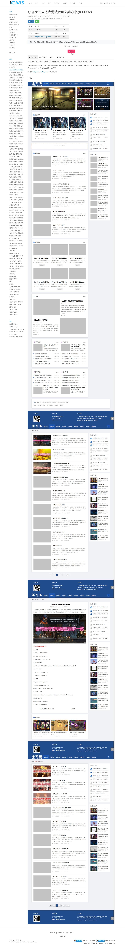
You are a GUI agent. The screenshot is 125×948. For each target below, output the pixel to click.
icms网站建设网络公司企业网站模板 (16, 82)
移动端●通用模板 (14, 156)
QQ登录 (102, 3)
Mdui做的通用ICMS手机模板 (16, 256)
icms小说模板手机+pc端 (16, 126)
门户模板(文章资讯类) (15, 258)
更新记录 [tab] (61, 57)
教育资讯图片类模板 (15, 93)
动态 (64, 3)
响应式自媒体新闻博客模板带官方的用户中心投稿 (16, 174)
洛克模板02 (12, 297)
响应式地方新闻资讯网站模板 (16, 103)
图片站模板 (12, 276)
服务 (36, 3)
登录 (108, 3)
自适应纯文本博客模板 (16, 302)
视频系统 (12, 19)
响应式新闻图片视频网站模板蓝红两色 (16, 161)
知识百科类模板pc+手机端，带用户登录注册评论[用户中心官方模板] (16, 100)
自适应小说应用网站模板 (16, 118)
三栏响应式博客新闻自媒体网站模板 (16, 187)
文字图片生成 (13, 324)
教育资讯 (12, 67)
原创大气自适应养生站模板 (16, 75)
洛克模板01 (12, 299)
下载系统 (12, 32)
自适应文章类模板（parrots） (16, 263)
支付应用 (12, 53)
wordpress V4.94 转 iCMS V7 (16, 329)
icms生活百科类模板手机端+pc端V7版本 (16, 72)
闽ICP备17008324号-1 (91, 943)
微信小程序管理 (14, 25)
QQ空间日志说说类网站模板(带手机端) (16, 179)
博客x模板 (12, 251)
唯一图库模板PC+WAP (16, 238)
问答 (49, 3)
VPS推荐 (65, 933)
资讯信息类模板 (14, 292)
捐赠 (80, 3)
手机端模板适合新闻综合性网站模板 (16, 200)
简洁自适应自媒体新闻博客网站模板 (16, 218)
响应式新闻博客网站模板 (16, 123)
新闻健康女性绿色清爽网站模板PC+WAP (16, 192)
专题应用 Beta (13, 35)
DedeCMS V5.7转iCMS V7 (16, 331)
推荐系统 (12, 45)
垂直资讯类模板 (14, 195)
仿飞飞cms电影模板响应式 (16, 128)
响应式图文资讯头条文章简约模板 (16, 207)
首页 (30, 3)
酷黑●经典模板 (13, 146)
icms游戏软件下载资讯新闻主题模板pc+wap (16, 110)
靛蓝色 (11, 284)
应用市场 (57, 3)
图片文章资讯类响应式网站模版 (16, 223)
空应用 (11, 50)
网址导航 (12, 17)
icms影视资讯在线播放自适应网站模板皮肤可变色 (16, 88)
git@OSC (59, 933)
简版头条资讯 (13, 139)
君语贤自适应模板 (14, 286)
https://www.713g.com (40, 72)
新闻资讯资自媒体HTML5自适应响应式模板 (16, 167)
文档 (43, 3)
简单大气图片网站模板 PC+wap (16, 197)
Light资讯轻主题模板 (15, 212)
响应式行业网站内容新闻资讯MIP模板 (16, 215)
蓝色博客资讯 (13, 279)
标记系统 (12, 48)
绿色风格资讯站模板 (15, 304)
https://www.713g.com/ (43, 37)
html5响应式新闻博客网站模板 (16, 210)
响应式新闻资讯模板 (15, 177)
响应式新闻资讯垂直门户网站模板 (16, 184)
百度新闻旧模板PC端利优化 (16, 202)
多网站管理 (12, 37)
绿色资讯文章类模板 (15, 95)
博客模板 (12, 274)
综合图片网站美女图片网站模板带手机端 (16, 144)
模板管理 (12, 42)
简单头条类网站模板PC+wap (16, 121)
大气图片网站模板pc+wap (16, 230)
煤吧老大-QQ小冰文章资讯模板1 (16, 235)
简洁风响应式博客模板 (16, 243)
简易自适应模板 (14, 294)
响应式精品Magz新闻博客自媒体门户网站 (16, 164)
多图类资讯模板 (14, 205)
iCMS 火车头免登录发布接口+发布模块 (16, 337)
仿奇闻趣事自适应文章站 (16, 233)
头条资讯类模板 (14, 253)
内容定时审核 (13, 14)
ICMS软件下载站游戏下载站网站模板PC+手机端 (16, 98)
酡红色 (11, 281)
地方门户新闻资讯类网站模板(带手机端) (16, 149)
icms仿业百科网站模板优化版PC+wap (16, 62)
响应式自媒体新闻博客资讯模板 (16, 133)
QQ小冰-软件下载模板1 (16, 65)
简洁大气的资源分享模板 (16, 266)
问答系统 (12, 40)
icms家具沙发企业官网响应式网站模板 (16, 80)
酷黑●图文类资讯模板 (15, 154)
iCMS (17, 3)
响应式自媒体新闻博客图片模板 (16, 131)
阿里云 (72, 933)
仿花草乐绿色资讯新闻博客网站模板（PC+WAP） (16, 136)
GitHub (52, 933)
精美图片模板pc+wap (16, 228)
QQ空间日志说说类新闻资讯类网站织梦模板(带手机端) (16, 141)
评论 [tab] (52, 57)
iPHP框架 (72, 3)
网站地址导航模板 (14, 269)
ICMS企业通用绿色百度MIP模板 (16, 225)
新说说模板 (12, 307)
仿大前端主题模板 (14, 113)
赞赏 (10, 27)
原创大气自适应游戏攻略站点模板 (16, 70)
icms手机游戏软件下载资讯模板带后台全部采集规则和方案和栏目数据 (16, 105)
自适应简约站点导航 (15, 261)
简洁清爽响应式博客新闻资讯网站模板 (16, 151)
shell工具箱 (13, 334)
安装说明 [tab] (43, 57)
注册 (113, 3)
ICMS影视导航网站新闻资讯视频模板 (16, 108)
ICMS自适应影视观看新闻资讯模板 (16, 116)
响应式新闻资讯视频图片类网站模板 (16, 159)
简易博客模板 (13, 309)
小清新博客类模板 (14, 289)
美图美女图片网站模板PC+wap (16, 182)
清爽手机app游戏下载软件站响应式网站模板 (16, 77)
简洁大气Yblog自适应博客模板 (16, 241)
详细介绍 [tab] (33, 57)
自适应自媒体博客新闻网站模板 (16, 220)
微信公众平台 (13, 30)
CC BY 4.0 (33, 942)
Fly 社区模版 (13, 248)
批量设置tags (13, 326)
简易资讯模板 (13, 312)
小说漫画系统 (13, 22)
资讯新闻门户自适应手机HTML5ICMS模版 (16, 172)
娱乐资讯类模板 (14, 90)
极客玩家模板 (13, 314)
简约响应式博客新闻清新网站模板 (16, 190)
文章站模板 (12, 271)
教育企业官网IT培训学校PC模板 (16, 246)
